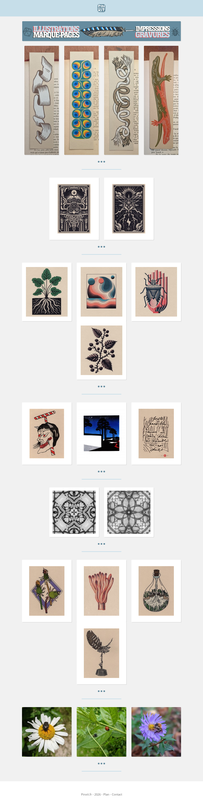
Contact (117, 794)
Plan (106, 794)
